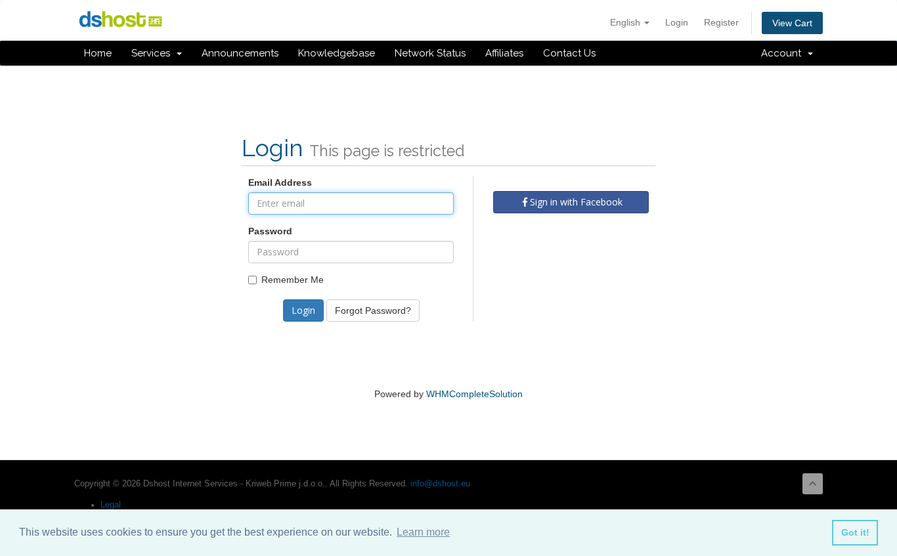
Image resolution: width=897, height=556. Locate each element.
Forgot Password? (373, 310)
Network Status (430, 53)
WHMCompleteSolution (474, 394)
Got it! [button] (855, 532)
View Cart (792, 23)
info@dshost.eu (440, 483)
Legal (110, 504)
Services (153, 53)
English (626, 22)
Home (98, 53)
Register (721, 22)
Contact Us (569, 53)
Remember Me (292, 279)
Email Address (280, 182)
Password (270, 231)
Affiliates (504, 53)
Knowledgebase (336, 53)
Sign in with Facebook (575, 202)
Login (676, 22)
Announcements (240, 53)
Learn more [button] (423, 532)
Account (783, 53)
